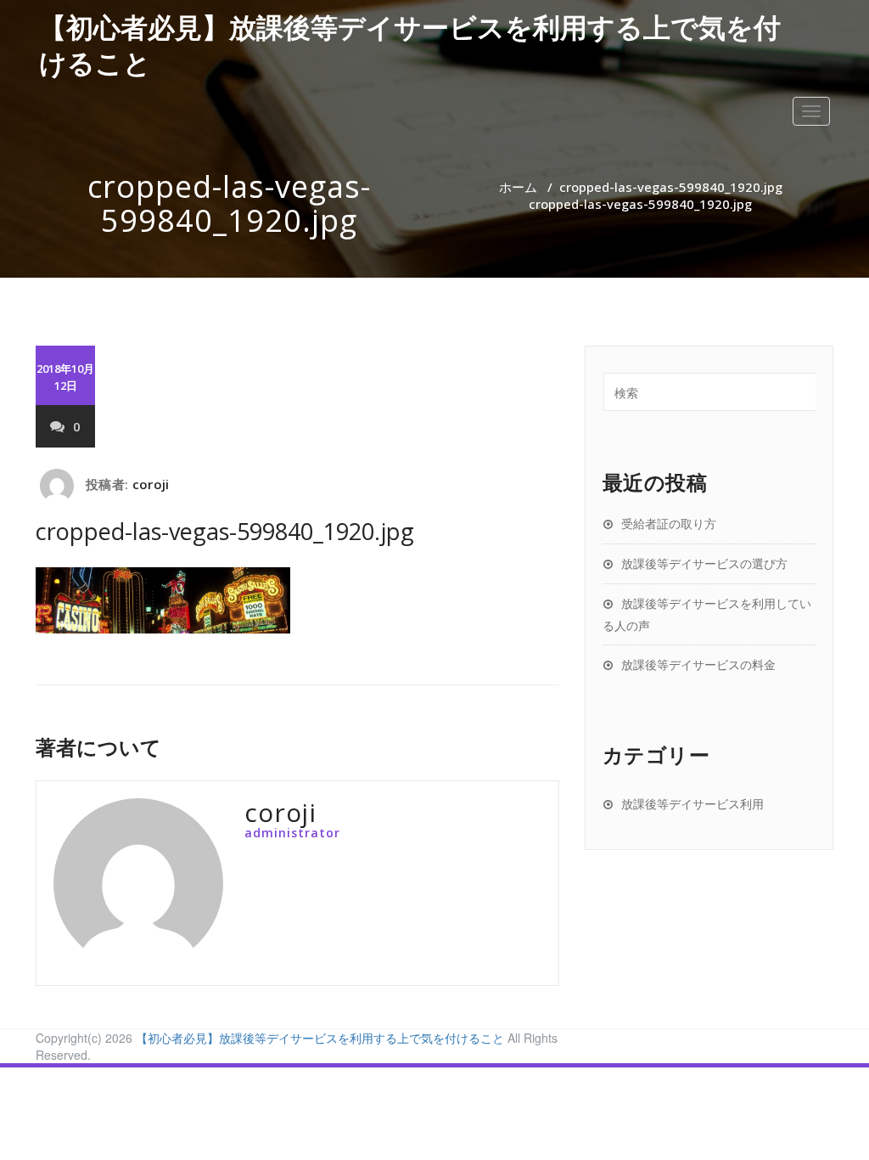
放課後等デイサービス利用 (692, 804)
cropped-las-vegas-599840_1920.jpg (670, 186)
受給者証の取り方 (668, 523)
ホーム (518, 186)
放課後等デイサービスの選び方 (704, 563)
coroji (150, 484)
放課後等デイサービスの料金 (698, 664)
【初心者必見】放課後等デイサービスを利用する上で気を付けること (320, 1037)
